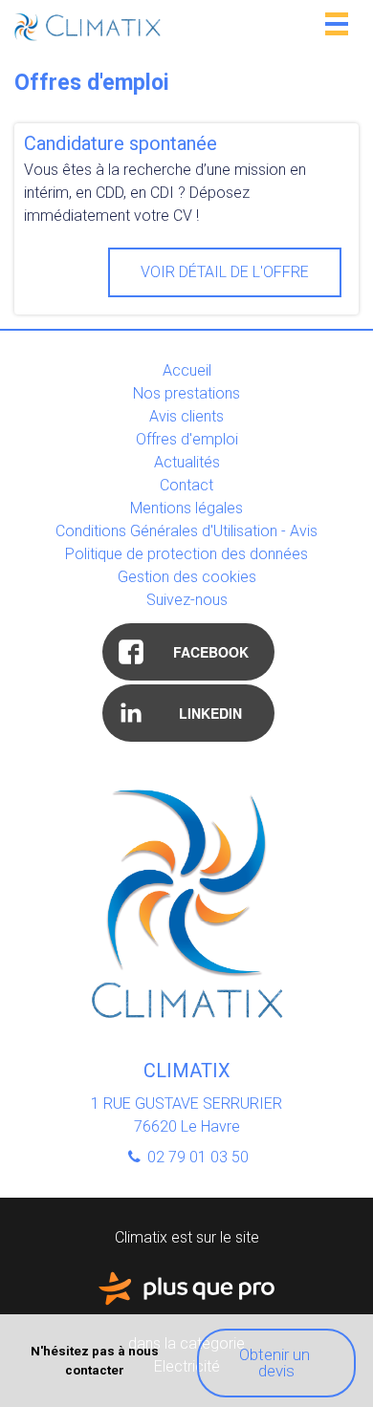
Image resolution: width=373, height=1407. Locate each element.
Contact (186, 485)
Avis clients (186, 416)
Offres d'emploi (187, 439)
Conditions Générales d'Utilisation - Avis (186, 531)
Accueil (187, 370)
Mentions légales (186, 508)
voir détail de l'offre (225, 272)
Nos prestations (186, 393)
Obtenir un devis (276, 1362)
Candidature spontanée (120, 143)
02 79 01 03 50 (196, 1157)
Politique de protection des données (186, 554)
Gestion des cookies (187, 577)
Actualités (187, 462)
